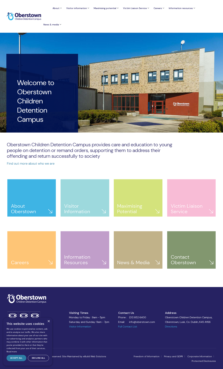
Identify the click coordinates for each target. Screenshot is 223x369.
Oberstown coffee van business (110, 71)
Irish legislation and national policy (183, 52)
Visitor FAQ (76, 29)
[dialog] (27, 342)
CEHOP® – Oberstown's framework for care (63, 31)
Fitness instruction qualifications (108, 42)
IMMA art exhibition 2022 (112, 95)
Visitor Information (80, 326)
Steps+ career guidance (110, 62)
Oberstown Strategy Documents (184, 75)
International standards (186, 43)
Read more (12, 351)
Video (51, 67)
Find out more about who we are (31, 163)
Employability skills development (108, 31)
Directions (171, 326)
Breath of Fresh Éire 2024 (112, 81)
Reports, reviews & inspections (183, 86)
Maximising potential (105, 8)
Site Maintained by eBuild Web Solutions (84, 356)
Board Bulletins (56, 52)
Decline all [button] (38, 358)
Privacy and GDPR (173, 356)
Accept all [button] (16, 358)
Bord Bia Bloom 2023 (109, 88)
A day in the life (166, 36)
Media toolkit (55, 60)
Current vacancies (167, 29)
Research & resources (184, 95)
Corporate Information (199, 356)
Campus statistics (61, 84)
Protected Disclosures (204, 361)
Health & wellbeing (168, 50)
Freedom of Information (146, 356)
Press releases (55, 45)
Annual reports (181, 29)
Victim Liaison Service (135, 8)
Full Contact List (127, 326)
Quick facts (57, 91)
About (56, 8)
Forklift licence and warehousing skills (108, 53)
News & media (55, 38)
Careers (158, 8)
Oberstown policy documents (182, 64)
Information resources (181, 8)
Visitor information (76, 8)
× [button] (48, 321)
